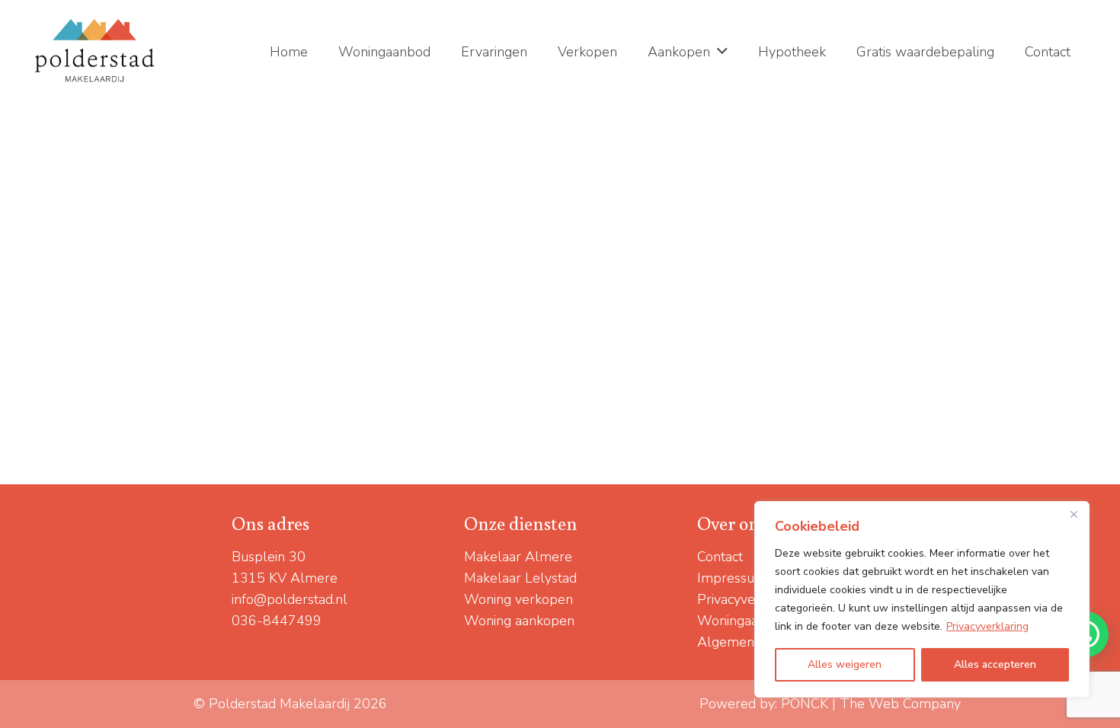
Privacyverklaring (987, 626)
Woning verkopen (518, 599)
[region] (922, 599)
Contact (720, 557)
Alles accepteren (995, 664)
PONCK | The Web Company (871, 703)
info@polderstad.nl (289, 599)
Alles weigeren (845, 664)
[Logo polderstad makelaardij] (95, 51)
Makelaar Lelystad (520, 578)
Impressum (731, 578)
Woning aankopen (519, 620)
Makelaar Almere (518, 557)
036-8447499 (277, 620)
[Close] (1073, 514)
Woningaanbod (743, 620)
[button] (722, 51)
